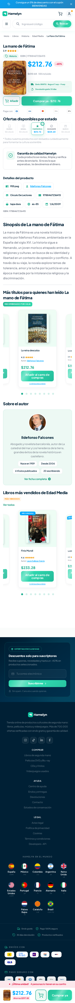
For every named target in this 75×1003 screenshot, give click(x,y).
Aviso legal (37, 822)
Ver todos (9, 504)
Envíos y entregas (37, 791)
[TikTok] (33, 740)
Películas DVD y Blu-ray (37, 760)
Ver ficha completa (35, 479)
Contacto (37, 802)
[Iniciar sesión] (69, 13)
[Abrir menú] (6, 24)
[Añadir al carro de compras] (41, 995)
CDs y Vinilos (37, 765)
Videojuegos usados (37, 771)
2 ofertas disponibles (37, 384)
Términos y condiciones (37, 838)
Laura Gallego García (36, 561)
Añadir (14, 100)
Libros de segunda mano (37, 755)
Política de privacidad (37, 828)
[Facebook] (49, 740)
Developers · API (37, 843)
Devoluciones (37, 797)
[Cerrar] (71, 4)
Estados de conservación (37, 807)
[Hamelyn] (12, 13)
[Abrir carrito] (60, 14)
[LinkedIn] (41, 740)
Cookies (37, 833)
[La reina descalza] (37, 328)
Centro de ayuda (37, 786)
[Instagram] (25, 740)
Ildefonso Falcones (40, 186)
